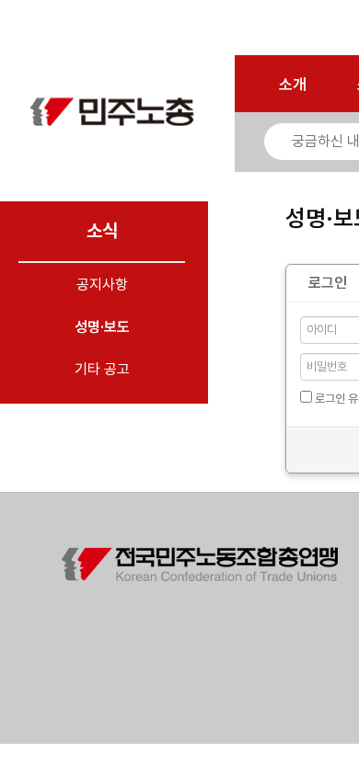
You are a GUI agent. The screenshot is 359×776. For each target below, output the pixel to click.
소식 (102, 231)
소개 (293, 84)
